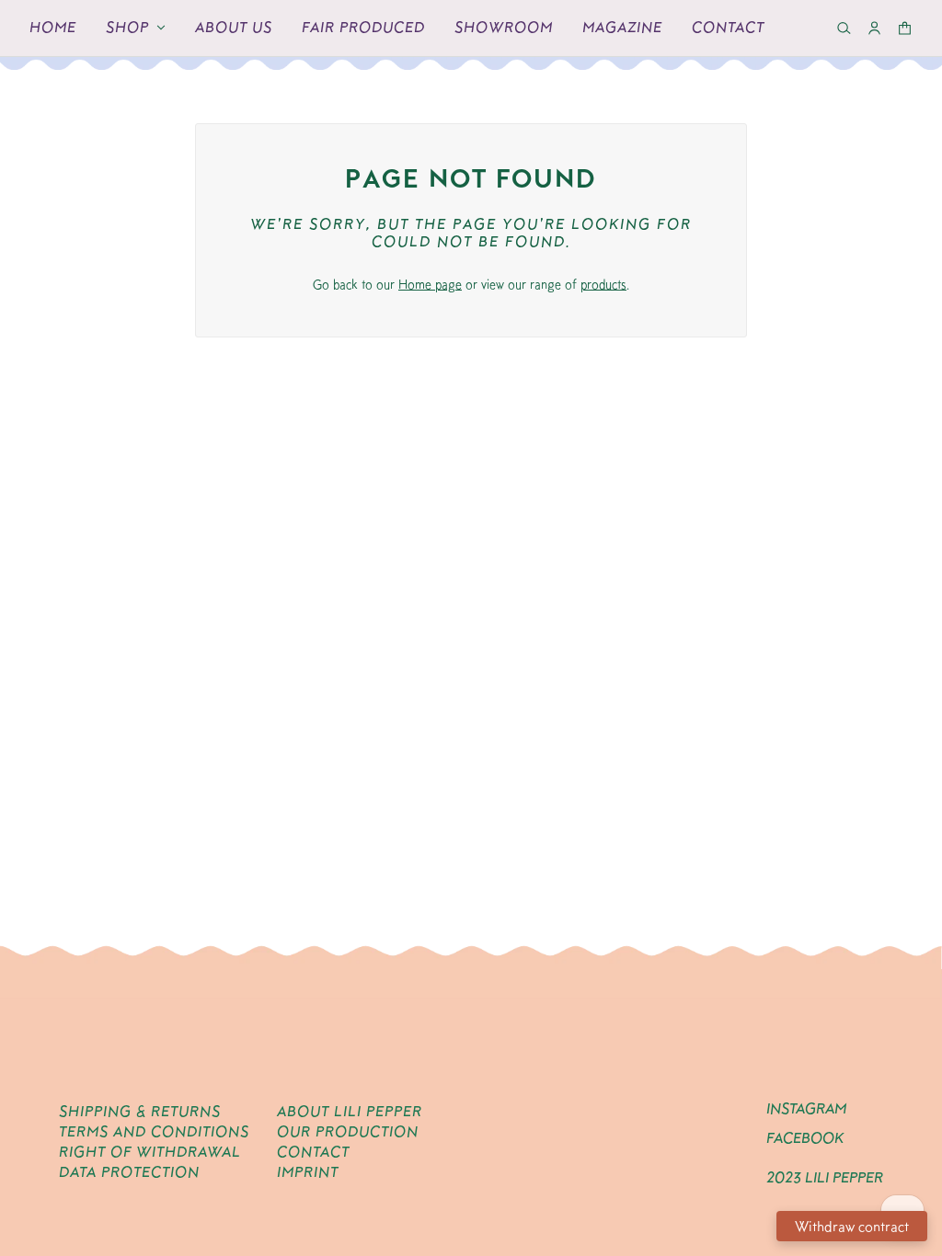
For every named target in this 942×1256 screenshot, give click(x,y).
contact (313, 1151)
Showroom (503, 27)
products (603, 284)
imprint (308, 1172)
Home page (430, 284)
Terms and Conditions (154, 1131)
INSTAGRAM (806, 1108)
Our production (348, 1131)
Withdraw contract (852, 1226)
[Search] (844, 28)
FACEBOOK (805, 1138)
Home (52, 27)
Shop (127, 27)
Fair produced (363, 27)
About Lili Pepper (349, 1111)
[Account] (874, 28)
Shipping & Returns (140, 1111)
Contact (728, 27)
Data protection (129, 1172)
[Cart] (905, 28)
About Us (233, 27)
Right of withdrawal (150, 1151)
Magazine (622, 27)
